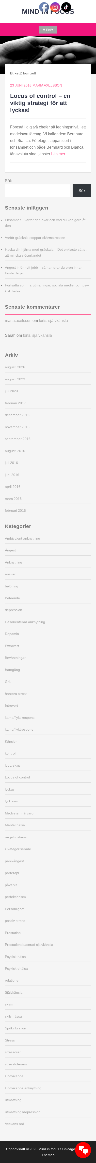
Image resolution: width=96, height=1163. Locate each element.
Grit (8, 682)
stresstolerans (16, 1064)
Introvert (11, 705)
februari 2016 (15, 510)
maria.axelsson (18, 320)
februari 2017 (15, 403)
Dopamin (12, 634)
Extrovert (12, 646)
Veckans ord (14, 1124)
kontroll (10, 753)
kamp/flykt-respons (19, 718)
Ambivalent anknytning (22, 538)
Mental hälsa (15, 825)
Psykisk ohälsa (16, 968)
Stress (10, 1040)
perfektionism (15, 897)
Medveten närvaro (19, 813)
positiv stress (15, 921)
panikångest (14, 861)
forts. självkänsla (53, 320)
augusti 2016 (15, 451)
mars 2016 (13, 499)
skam (9, 1004)
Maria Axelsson (47, 85)
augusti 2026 (15, 367)
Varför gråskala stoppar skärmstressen (35, 238)
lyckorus (11, 801)
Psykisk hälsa (15, 957)
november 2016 (17, 427)
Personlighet (14, 909)
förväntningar (15, 658)
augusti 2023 (15, 379)
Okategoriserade (18, 849)
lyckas (10, 789)
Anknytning (13, 562)
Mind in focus (48, 1149)
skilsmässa (13, 1016)
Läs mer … (60, 154)
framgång (12, 670)
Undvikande (14, 1076)
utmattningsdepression (22, 1112)
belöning (11, 586)
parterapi (12, 873)
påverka (11, 885)
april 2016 (12, 487)
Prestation (13, 933)
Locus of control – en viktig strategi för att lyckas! (40, 102)
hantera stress (16, 694)
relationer (12, 980)
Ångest (10, 550)
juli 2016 (11, 463)
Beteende (12, 598)
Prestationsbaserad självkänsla (29, 945)
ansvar (10, 574)
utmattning (13, 1100)
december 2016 (17, 415)
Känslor (11, 741)
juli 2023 (11, 391)
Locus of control (17, 777)
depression (13, 610)
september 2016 (18, 439)
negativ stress (16, 837)
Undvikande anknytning (23, 1088)
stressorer (13, 1052)
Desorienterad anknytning (25, 622)
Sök (8, 181)
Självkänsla (13, 992)
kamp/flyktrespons (19, 729)
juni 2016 (12, 475)
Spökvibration (15, 1028)
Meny (48, 30)
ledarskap (12, 765)
